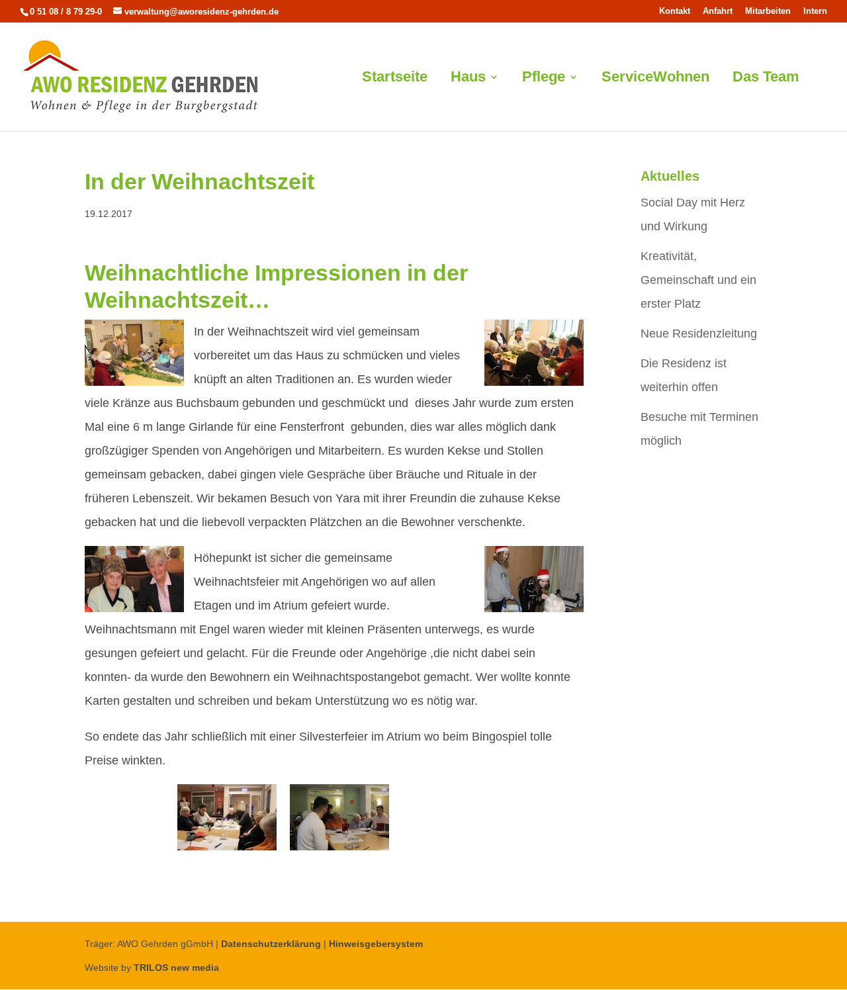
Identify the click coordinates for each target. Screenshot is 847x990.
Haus (468, 78)
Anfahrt (718, 11)
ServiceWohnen (655, 78)
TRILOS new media (176, 967)
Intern (815, 11)
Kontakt (674, 11)
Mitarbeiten (768, 11)
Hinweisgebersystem (376, 943)
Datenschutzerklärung (271, 943)
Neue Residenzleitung (699, 333)
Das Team (766, 78)
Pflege (543, 78)
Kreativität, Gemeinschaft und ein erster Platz (698, 279)
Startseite (394, 78)
